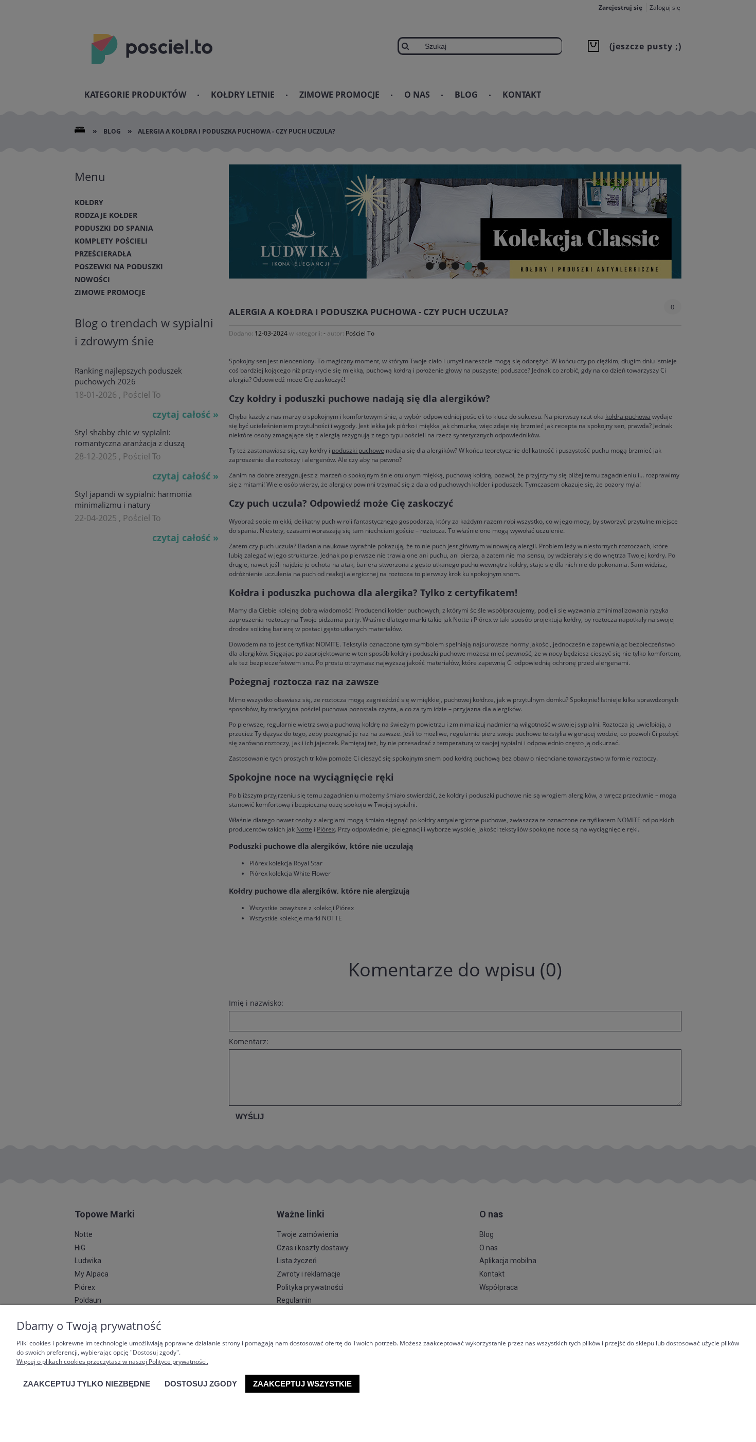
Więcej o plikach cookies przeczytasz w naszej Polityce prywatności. (112, 1361)
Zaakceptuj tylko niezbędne (86, 1383)
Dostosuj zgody (201, 1383)
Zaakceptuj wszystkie (302, 1383)
